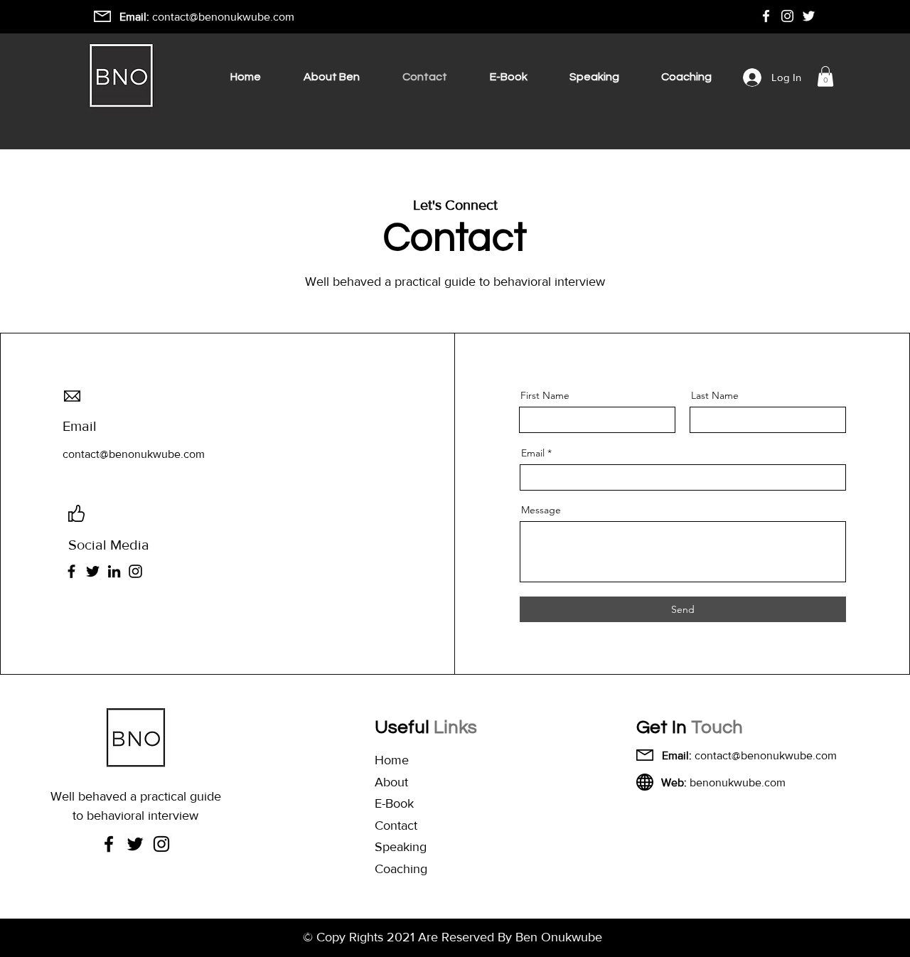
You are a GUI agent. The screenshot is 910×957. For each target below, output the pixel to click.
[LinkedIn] (114, 571)
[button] (825, 76)
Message (541, 510)
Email (533, 453)
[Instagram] (135, 571)
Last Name (715, 395)
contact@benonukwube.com (223, 17)
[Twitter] (93, 571)
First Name (544, 395)
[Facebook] (71, 571)
